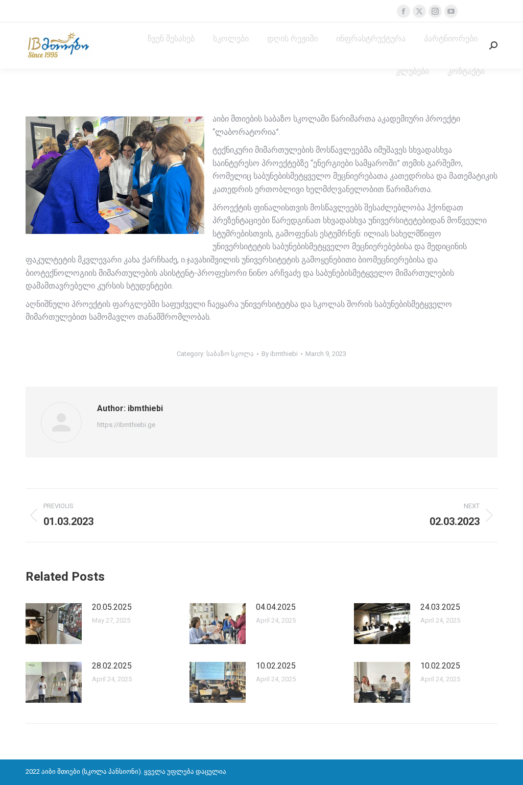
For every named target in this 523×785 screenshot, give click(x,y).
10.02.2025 (276, 666)
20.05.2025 (112, 607)
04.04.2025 (276, 607)
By (280, 354)
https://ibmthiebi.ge (126, 425)
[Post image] (54, 623)
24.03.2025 (440, 607)
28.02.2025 (112, 666)
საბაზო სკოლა (230, 354)
